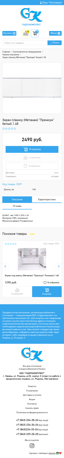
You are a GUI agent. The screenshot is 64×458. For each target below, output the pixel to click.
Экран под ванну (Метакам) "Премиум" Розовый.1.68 (32, 276)
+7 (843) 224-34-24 (27, 425)
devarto (52, 453)
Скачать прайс (32, 408)
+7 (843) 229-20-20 (27, 434)
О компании (32, 391)
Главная (6, 52)
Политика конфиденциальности (32, 412)
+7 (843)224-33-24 (27, 429)
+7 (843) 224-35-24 (27, 420)
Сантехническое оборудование (27, 52)
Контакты (32, 404)
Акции (32, 399)
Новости (32, 386)
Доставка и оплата (32, 395)
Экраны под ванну (10, 55)
